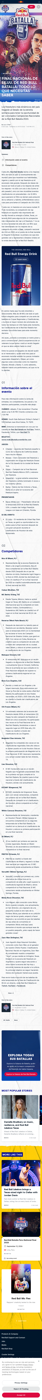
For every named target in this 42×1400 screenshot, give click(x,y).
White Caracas (28, 818)
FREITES (9, 859)
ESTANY (9, 792)
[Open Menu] (3, 2)
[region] (21, 1379)
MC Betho (23, 602)
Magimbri (9, 743)
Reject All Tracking (21, 1389)
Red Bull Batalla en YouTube (22, 429)
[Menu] (38, 7)
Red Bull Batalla (16, 172)
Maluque (24, 659)
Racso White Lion (13, 502)
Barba (8, 487)
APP (31, 6)
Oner (21, 229)
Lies (21, 769)
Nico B (33, 566)
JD (7, 841)
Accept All (21, 1395)
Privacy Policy (28, 1365)
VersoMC (9, 876)
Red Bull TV (25, 432)
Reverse (29, 628)
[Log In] (39, 2)
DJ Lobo (9, 519)
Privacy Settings (21, 1383)
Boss (22, 688)
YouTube (11, 986)
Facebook (21, 986)
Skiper (8, 469)
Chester (9, 449)
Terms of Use (10, 1367)
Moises (8, 458)
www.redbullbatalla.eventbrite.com (16, 440)
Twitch (4, 986)
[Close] (39, 1361)
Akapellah (10, 478)
